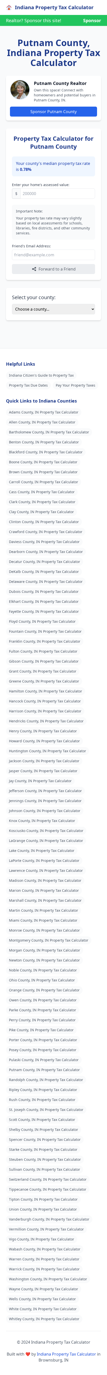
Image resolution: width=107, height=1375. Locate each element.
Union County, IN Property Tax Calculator (43, 1209)
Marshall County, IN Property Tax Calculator (45, 900)
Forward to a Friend (57, 269)
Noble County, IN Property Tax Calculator (43, 970)
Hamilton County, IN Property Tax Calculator (45, 691)
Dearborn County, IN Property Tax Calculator (46, 551)
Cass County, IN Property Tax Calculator (42, 491)
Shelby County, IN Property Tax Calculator (43, 1129)
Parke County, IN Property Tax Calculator (42, 1010)
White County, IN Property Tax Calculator (43, 1308)
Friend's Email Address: (31, 246)
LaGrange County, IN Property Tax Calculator (46, 840)
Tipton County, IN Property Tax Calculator (43, 1199)
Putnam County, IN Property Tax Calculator (44, 1069)
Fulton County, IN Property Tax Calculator (43, 651)
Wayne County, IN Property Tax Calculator (43, 1289)
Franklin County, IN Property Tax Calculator (44, 641)
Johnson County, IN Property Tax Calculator (44, 810)
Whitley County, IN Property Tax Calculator (44, 1318)
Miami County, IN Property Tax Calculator (43, 920)
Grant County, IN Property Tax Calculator (42, 671)
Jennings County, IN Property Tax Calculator (45, 800)
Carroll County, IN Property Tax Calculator (43, 482)
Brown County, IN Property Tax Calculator (43, 472)
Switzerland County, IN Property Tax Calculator (48, 1179)
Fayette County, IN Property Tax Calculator (44, 611)
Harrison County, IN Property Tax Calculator (45, 711)
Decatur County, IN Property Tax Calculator (44, 561)
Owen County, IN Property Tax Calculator (43, 1000)
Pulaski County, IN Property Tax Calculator (44, 1059)
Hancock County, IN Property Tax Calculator (45, 701)
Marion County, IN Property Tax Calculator (44, 890)
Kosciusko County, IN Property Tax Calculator (46, 830)
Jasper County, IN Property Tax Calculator (43, 770)
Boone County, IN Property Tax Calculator (43, 462)
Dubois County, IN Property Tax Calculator (44, 591)
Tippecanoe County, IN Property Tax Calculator (47, 1189)
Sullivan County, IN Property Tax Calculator (44, 1169)
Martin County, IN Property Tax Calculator (43, 910)
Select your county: (33, 297)
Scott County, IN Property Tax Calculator (42, 1119)
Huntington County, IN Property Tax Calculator (47, 751)
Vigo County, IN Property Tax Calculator (41, 1239)
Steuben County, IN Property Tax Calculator (45, 1159)
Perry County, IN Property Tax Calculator (42, 1020)
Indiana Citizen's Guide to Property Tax (41, 375)
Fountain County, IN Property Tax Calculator (45, 631)
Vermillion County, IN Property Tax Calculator (46, 1229)
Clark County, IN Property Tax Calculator (42, 501)
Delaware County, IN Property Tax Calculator (46, 581)
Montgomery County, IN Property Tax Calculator (48, 940)
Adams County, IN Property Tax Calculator (43, 412)
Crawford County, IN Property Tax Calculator (45, 531)
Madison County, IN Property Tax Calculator (45, 880)
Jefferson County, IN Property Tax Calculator (45, 790)
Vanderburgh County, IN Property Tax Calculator (49, 1219)
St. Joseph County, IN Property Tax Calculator (46, 1109)
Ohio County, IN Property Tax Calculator (42, 980)
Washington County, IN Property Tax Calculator (48, 1279)
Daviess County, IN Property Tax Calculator (44, 541)
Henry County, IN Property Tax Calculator (43, 731)
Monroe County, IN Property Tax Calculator (44, 930)
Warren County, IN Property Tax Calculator (44, 1259)
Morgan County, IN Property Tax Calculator (44, 950)
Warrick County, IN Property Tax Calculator (44, 1269)
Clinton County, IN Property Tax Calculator (44, 521)
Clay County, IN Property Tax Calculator (41, 511)
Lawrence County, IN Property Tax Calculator (46, 870)
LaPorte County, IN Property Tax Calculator (44, 860)
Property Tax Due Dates (28, 385)
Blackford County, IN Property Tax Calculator (46, 452)
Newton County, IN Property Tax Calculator (44, 960)
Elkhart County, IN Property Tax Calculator (44, 601)
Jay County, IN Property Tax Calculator (40, 780)
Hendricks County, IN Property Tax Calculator (46, 721)
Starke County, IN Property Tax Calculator (43, 1149)
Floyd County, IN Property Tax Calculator (42, 621)
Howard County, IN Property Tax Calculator (44, 741)
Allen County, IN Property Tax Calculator (42, 422)
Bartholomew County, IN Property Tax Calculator (49, 432)
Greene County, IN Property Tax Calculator (44, 681)
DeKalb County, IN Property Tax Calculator (44, 571)
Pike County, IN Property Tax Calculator (41, 1030)
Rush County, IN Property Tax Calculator (42, 1099)
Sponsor (92, 20)
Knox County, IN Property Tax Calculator (42, 820)
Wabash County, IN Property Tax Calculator (44, 1249)
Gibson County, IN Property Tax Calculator (44, 661)
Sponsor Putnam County (53, 111)
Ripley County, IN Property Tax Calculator (43, 1089)
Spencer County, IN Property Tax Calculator (45, 1139)
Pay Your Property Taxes (75, 385)
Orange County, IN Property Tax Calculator (44, 990)
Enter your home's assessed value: (40, 184)
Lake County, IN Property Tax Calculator (41, 850)
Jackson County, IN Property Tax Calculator (44, 760)
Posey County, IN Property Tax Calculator (42, 1049)
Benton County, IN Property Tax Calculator (44, 442)
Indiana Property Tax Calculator (66, 1354)
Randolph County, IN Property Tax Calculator (46, 1079)
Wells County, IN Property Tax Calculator (42, 1299)
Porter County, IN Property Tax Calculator (43, 1039)
